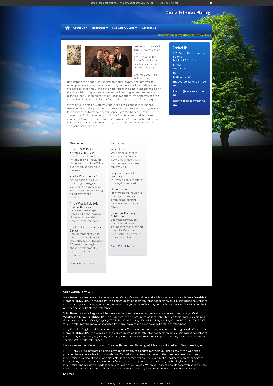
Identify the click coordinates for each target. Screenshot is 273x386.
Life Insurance (119, 189)
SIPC (87, 300)
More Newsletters (82, 263)
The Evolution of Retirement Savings (86, 228)
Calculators (117, 143)
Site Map (68, 373)
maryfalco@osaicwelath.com (189, 102)
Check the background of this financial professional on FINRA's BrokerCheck (135, 2)
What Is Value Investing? (83, 176)
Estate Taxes (118, 149)
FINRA (79, 300)
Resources (98, 27)
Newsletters (77, 143)
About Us (79, 27)
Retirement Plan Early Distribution (123, 214)
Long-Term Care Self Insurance (122, 174)
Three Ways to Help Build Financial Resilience (84, 205)
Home (67, 28)
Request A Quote (123, 27)
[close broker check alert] (211, 3)
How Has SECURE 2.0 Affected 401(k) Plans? (82, 151)
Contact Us (148, 27)
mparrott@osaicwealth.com (189, 83)
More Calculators (122, 246)
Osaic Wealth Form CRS (78, 291)
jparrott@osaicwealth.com (188, 93)
